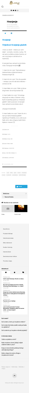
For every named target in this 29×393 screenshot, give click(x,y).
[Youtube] (13, 10)
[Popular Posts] (14, 272)
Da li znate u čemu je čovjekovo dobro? (13, 322)
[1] (8, 58)
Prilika (3, 214)
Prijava (3, 368)
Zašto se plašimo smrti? (9, 339)
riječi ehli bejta (22, 175)
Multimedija (14, 366)
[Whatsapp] (18, 10)
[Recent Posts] (6, 272)
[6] (15, 109)
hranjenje (24, 172)
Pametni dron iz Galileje (9, 301)
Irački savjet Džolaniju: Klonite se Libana (13, 278)
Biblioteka (21, 366)
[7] (14, 122)
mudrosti (8, 175)
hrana (19, 172)
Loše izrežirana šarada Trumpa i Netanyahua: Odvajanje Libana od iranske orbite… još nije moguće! (13, 308)
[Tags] (23, 272)
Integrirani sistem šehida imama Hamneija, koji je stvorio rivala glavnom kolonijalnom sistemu (14, 293)
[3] (13, 74)
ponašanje (15, 175)
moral (3, 175)
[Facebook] (11, 10)
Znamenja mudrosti (8, 15)
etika (11, 172)
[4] (10, 84)
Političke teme (6, 277)
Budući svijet (18, 214)
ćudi (8, 172)
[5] (22, 90)
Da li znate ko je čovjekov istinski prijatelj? (14, 330)
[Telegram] (16, 10)
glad (15, 172)
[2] (2, 134)
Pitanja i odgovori (6, 366)
